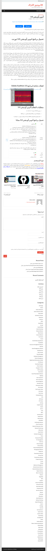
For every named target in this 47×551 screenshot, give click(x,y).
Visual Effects (40, 533)
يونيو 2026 (41, 290)
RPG (42, 478)
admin (31, 18)
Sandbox (41, 480)
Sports (41, 503)
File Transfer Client (39, 389)
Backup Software (39, 330)
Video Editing (40, 525)
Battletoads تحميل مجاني (38, 267)
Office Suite (40, 430)
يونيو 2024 (41, 294)
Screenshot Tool (40, 488)
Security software (39, 490)
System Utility (40, 513)
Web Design (40, 538)
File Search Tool (40, 383)
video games (40, 529)
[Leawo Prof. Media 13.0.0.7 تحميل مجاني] (9, 180)
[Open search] (4, 11)
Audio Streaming (39, 329)
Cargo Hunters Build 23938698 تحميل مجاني (34, 269)
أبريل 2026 (41, 292)
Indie (42, 410)
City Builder (40, 342)
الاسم (42, 232)
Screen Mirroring (39, 484)
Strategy (41, 505)
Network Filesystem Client (37, 426)
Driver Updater (40, 365)
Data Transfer (40, 352)
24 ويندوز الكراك (35, 4)
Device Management (39, 358)
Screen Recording (39, 486)
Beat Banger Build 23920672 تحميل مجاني (35, 271)
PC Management (39, 439)
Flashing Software (39, 395)
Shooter (41, 492)
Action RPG (40, 313)
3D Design (41, 305)
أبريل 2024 (41, 298)
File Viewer (41, 391)
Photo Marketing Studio (38, 447)
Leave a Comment (36, 18)
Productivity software (38, 457)
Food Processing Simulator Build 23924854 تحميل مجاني (32, 265)
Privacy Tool (40, 455)
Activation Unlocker (39, 315)
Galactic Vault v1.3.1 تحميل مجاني (36, 263)
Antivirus (41, 319)
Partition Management (38, 434)
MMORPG (41, 420)
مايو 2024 (41, 296)
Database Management (38, 356)
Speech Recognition (39, 502)
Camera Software (39, 334)
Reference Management (38, 465)
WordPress (10, 549)
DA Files (41, 346)
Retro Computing (39, 472)
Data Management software (37, 348)
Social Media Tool (39, 498)
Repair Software (40, 470)
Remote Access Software (38, 467)
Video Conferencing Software (37, 523)
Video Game (40, 527)
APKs (42, 321)
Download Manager (39, 364)
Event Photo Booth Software (37, 373)
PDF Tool (41, 441)
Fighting (41, 375)
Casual (41, 338)
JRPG (42, 412)
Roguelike (41, 476)
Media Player (40, 416)
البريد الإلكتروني (41, 237)
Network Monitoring (39, 428)
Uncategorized (40, 517)
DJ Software (40, 362)
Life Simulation (40, 414)
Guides (41, 406)
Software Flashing (39, 500)
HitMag (15, 549)
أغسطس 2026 (40, 286)
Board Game (40, 332)
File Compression (39, 379)
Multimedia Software (39, 422)
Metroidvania (40, 418)
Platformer (41, 451)
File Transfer (40, 387)
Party (42, 435)
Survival (41, 507)
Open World (40, 432)
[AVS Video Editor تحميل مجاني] (37, 180)
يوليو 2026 (41, 288)
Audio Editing (40, 327)
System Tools (40, 511)
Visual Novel (40, 535)
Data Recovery (40, 350)
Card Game (41, 336)
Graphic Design (40, 404)
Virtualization (40, 531)
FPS (42, 397)
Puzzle (41, 461)
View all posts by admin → (30, 202)
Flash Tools (41, 393)
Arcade (41, 325)
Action (41, 307)
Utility (41, 519)
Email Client (40, 371)
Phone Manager (40, 443)
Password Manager (39, 437)
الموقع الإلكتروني (41, 242)
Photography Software (38, 449)
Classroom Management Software (36, 344)
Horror (41, 408)
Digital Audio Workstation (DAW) (36, 360)
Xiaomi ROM (40, 540)
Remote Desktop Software (38, 468)
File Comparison (40, 377)
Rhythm (41, 474)
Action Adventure (39, 309)
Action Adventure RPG (38, 311)
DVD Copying (40, 369)
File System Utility (39, 385)
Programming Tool (39, 459)
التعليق (42, 216)
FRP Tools (41, 399)
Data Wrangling (40, 354)
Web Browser (40, 537)
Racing (41, 463)
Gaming (41, 402)
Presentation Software (38, 453)
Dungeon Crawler (39, 367)
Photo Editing (40, 445)
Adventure (41, 317)
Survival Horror (40, 509)
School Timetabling (39, 482)
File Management (39, 381)
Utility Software (40, 521)
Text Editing (40, 515)
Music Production (39, 424)
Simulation (41, 496)
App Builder (40, 323)
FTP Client (41, 400)
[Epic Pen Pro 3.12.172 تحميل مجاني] (23, 180)
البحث (42, 254)
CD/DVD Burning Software (37, 340)
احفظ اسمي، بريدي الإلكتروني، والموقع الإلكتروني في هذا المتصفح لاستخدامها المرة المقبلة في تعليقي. (27, 249)
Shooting (41, 494)
